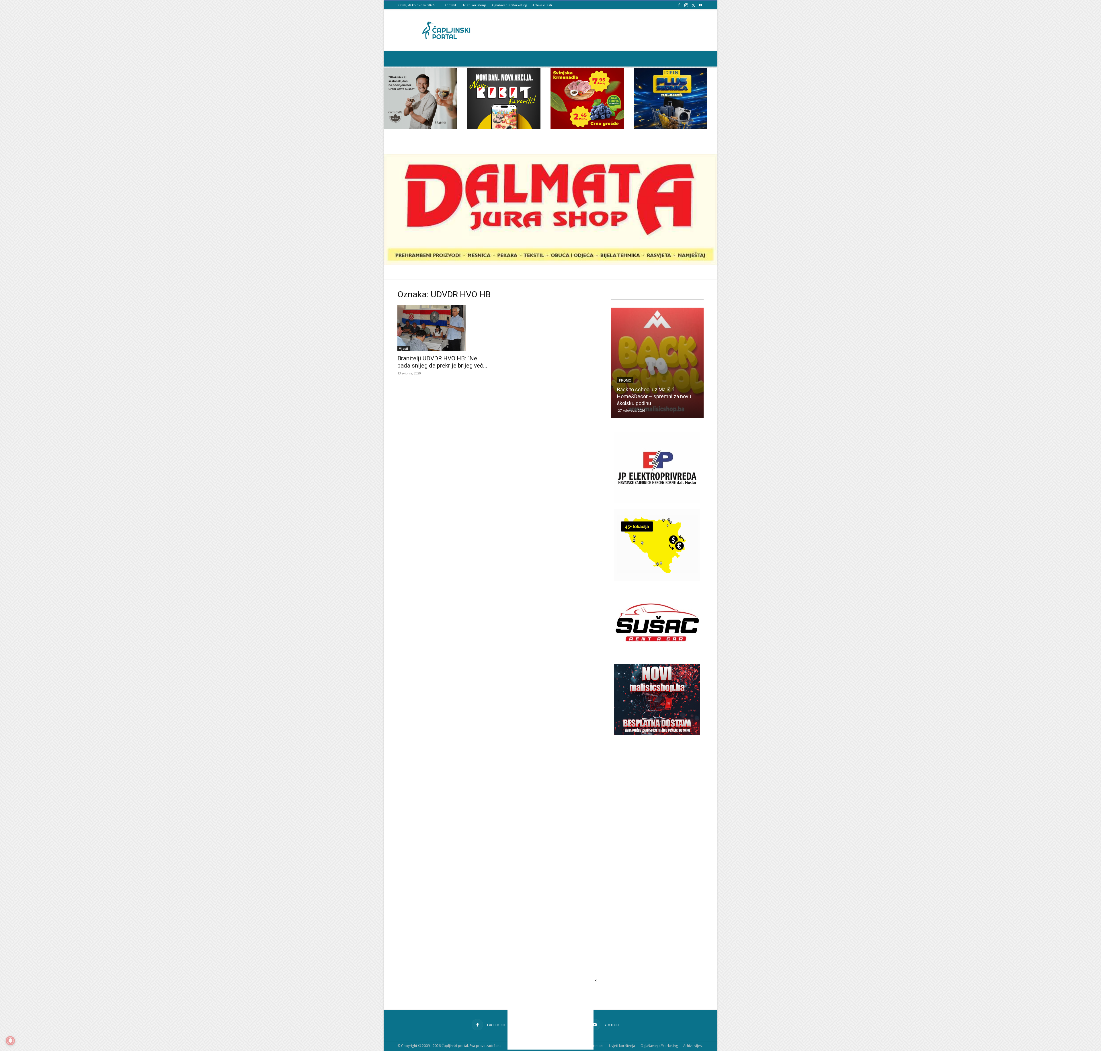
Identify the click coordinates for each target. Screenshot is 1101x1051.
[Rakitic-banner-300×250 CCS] (420, 127)
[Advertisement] (657, 844)
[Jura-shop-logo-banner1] (550, 263)
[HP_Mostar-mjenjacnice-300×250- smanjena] (657, 579)
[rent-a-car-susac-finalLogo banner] (657, 656)
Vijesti (403, 349)
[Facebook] (679, 5)
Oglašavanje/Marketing (509, 5)
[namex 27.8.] (587, 127)
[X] (693, 5)
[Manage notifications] (10, 1040)
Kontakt (450, 5)
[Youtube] (700, 5)
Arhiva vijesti (542, 5)
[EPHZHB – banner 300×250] (657, 502)
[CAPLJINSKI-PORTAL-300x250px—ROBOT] (503, 127)
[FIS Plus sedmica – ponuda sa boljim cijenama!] (657, 363)
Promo (625, 387)
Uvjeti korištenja (474, 5)
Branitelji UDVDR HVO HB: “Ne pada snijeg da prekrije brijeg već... (442, 362)
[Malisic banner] (657, 734)
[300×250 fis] (670, 98)
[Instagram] (686, 5)
